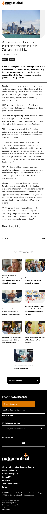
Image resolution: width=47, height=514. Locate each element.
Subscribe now (15, 381)
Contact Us (6, 477)
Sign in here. (21, 410)
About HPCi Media (9, 470)
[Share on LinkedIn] (11, 226)
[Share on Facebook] (17, 226)
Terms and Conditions (11, 484)
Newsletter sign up (10, 474)
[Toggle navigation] (44, 3)
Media (19, 259)
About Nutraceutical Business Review (18, 467)
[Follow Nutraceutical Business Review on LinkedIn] (23, 444)
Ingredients (12, 59)
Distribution (4, 59)
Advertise (6, 480)
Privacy (5, 487)
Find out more (7, 416)
